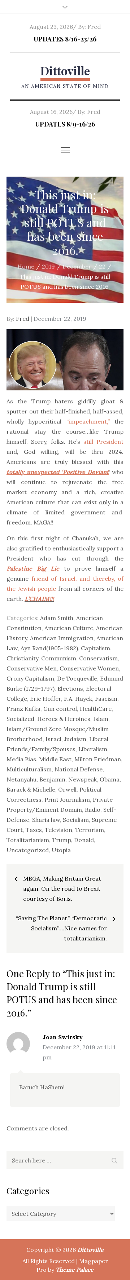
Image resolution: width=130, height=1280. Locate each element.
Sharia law (46, 819)
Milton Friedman (97, 759)
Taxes (34, 829)
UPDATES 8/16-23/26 (65, 39)
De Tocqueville (77, 678)
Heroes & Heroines (63, 718)
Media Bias (21, 759)
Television (58, 829)
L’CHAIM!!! (39, 598)
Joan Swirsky (63, 1037)
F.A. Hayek (78, 698)
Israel (53, 739)
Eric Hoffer (45, 698)
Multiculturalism (29, 769)
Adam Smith (56, 617)
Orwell (67, 789)
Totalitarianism (27, 839)
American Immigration (62, 638)
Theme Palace (75, 1269)
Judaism (75, 739)
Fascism (106, 698)
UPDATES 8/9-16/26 (65, 124)
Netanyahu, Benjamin (35, 779)
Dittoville (65, 70)
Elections (70, 688)
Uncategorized (27, 850)
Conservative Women (89, 668)
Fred (94, 26)
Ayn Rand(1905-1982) (49, 648)
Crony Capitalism (30, 678)
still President (103, 441)
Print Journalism (67, 799)
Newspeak (82, 779)
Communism (58, 658)
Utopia (61, 850)
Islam (100, 718)
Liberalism (92, 749)
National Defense (79, 769)
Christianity (22, 658)
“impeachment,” (90, 421)
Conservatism (98, 658)
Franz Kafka (23, 708)
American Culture (68, 628)
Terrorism (89, 829)
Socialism (76, 819)
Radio (92, 809)
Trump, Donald (73, 839)
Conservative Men (31, 668)
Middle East (55, 759)
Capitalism (95, 648)
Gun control (60, 708)
